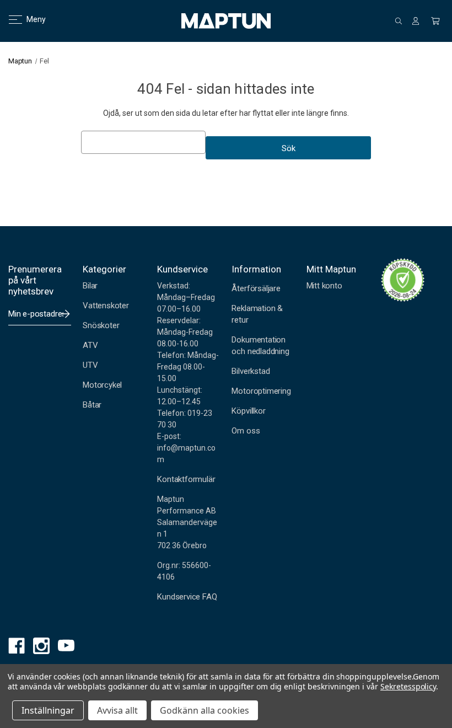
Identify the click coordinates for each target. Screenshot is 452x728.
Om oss (246, 431)
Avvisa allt (117, 710)
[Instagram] (39, 643)
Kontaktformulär (186, 479)
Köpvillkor (248, 411)
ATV (90, 345)
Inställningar (47, 710)
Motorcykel (102, 385)
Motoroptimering (261, 391)
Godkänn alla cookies (204, 710)
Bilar (90, 286)
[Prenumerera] (65, 313)
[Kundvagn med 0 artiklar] (435, 20)
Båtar (92, 405)
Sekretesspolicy (408, 686)
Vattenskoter (106, 306)
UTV (90, 365)
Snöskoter (101, 325)
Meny (29, 19)
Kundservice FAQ (187, 597)
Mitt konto (324, 286)
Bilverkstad (251, 371)
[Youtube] (63, 643)
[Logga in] (416, 21)
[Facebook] (14, 643)
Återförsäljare (256, 288)
